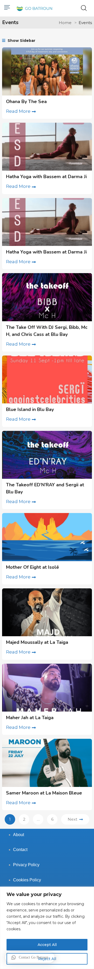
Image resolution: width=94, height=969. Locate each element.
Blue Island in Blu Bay (30, 409)
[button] (30, 957)
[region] (47, 928)
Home (65, 22)
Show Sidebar (21, 40)
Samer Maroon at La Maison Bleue (44, 793)
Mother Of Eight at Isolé (32, 567)
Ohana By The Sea (26, 101)
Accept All (47, 944)
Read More (18, 111)
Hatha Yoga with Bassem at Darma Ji (46, 176)
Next (72, 819)
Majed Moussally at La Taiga (37, 642)
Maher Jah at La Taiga (30, 717)
